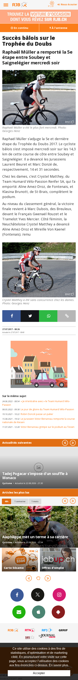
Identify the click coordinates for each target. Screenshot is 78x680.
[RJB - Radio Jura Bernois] (13, 630)
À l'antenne (59, 28)
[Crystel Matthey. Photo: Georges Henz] (39, 269)
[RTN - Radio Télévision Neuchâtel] (30, 630)
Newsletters (19, 612)
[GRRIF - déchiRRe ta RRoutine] (64, 630)
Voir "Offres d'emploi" (58, 559)
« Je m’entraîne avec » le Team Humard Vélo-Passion (36, 403)
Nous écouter (69, 4)
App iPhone (38, 612)
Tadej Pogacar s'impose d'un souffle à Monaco (34, 475)
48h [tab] (6, 501)
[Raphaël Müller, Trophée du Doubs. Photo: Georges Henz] (39, 97)
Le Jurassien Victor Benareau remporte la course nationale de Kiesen (38, 420)
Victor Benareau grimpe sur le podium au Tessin (38, 427)
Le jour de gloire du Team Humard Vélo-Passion (38, 409)
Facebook (17, 595)
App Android (58, 612)
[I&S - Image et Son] (30, 637)
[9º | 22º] (51, 0)
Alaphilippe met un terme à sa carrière (35, 536)
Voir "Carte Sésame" (20, 559)
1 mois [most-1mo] (34, 501)
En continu (20, 28)
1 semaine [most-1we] (19, 501)
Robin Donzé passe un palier (27, 414)
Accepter (39, 673)
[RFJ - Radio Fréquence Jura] (47, 630)
